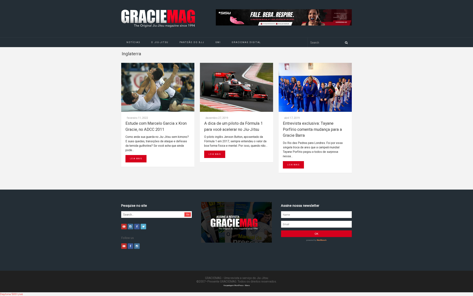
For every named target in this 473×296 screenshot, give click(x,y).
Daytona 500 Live (11, 294)
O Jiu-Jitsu (159, 42)
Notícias (133, 42)
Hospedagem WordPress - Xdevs (236, 285)
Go (187, 214)
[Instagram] (130, 226)
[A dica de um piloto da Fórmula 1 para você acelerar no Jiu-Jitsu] (236, 87)
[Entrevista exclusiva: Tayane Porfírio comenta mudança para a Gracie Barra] (315, 87)
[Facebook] (137, 226)
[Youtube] (124, 226)
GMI (218, 42)
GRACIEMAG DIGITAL (246, 42)
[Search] (346, 42)
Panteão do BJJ (192, 42)
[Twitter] (143, 226)
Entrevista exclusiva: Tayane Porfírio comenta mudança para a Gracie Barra (312, 129)
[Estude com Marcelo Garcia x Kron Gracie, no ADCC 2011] (157, 87)
